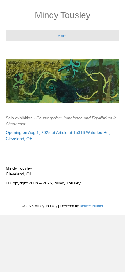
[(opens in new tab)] (62, 80)
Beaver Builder (91, 206)
